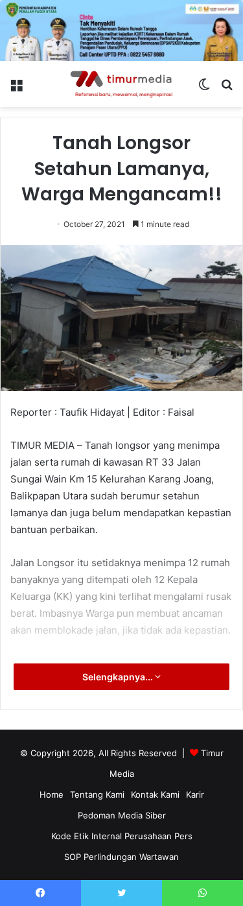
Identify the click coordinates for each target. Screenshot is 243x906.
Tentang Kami (97, 794)
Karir (195, 794)
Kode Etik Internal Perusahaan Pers (121, 836)
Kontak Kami (155, 794)
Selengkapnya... (118, 676)
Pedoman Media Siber (122, 815)
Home (52, 794)
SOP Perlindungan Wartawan (121, 857)
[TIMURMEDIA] (122, 84)
